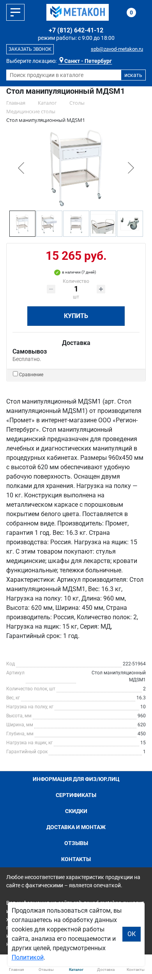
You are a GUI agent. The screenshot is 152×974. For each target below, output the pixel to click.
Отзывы (76, 843)
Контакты (76, 859)
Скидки (76, 811)
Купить (76, 316)
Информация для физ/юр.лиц (76, 779)
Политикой (28, 957)
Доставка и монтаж (76, 827)
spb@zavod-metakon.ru (117, 49)
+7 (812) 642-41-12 (76, 30)
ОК (131, 934)
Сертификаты (76, 795)
